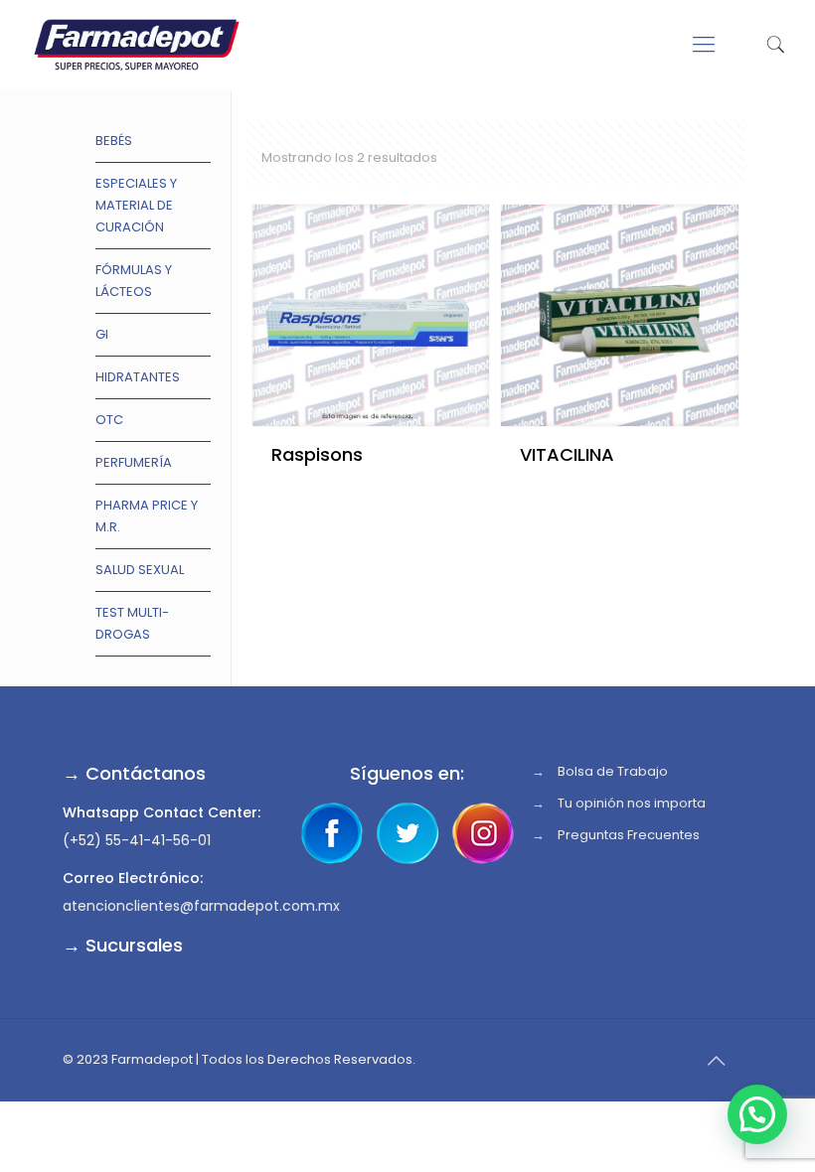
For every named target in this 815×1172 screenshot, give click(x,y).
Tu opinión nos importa (632, 803)
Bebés (113, 140)
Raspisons (317, 454)
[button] (757, 1114)
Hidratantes (137, 376)
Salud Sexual (139, 569)
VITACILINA (567, 454)
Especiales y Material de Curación (136, 205)
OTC (109, 419)
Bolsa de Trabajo (613, 771)
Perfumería (133, 462)
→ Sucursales (123, 945)
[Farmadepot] (136, 44)
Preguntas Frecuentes (629, 834)
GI (101, 334)
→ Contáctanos (134, 773)
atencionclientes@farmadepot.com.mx (201, 906)
